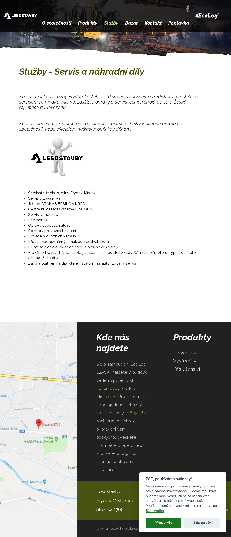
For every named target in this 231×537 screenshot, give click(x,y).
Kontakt (153, 23)
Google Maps (38, 429)
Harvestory (184, 352)
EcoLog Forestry (206, 16)
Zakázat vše (202, 522)
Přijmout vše (163, 522)
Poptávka (178, 23)
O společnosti (56, 23)
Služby (111, 23)
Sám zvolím (155, 510)
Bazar (131, 23)
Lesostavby (108, 491)
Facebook (187, 8)
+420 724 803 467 (129, 412)
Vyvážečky (184, 361)
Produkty (87, 23)
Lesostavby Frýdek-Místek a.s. (20, 16)
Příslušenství (186, 369)
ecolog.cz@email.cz (89, 252)
